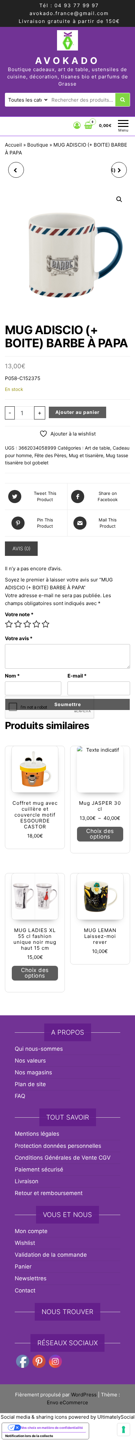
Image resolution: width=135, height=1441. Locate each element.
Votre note (19, 614)
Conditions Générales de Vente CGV (63, 1157)
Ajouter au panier (77, 412)
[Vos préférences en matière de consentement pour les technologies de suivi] (123, 1429)
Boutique (37, 145)
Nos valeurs (30, 1060)
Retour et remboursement (49, 1193)
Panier (23, 1266)
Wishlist (25, 1243)
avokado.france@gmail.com (69, 13)
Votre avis (18, 638)
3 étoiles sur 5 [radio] (27, 624)
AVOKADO (67, 60)
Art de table (97, 448)
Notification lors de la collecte (29, 1436)
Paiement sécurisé (39, 1169)
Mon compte (31, 1231)
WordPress (84, 1394)
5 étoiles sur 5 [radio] (45, 624)
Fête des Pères (50, 455)
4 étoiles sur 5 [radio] (36, 624)
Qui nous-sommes (39, 1048)
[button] (119, 199)
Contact (25, 1290)
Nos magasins (33, 1072)
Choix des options (100, 834)
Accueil (13, 145)
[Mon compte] (77, 125)
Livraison (26, 1181)
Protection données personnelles (58, 1146)
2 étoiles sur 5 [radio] (18, 624)
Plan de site (30, 1084)
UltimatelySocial (116, 1417)
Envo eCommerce (67, 1402)
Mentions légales (37, 1133)
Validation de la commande (51, 1254)
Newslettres (31, 1278)
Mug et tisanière (86, 455)
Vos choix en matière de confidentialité (52, 1428)
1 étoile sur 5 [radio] (9, 624)
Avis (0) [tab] (21, 548)
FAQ (20, 1096)
